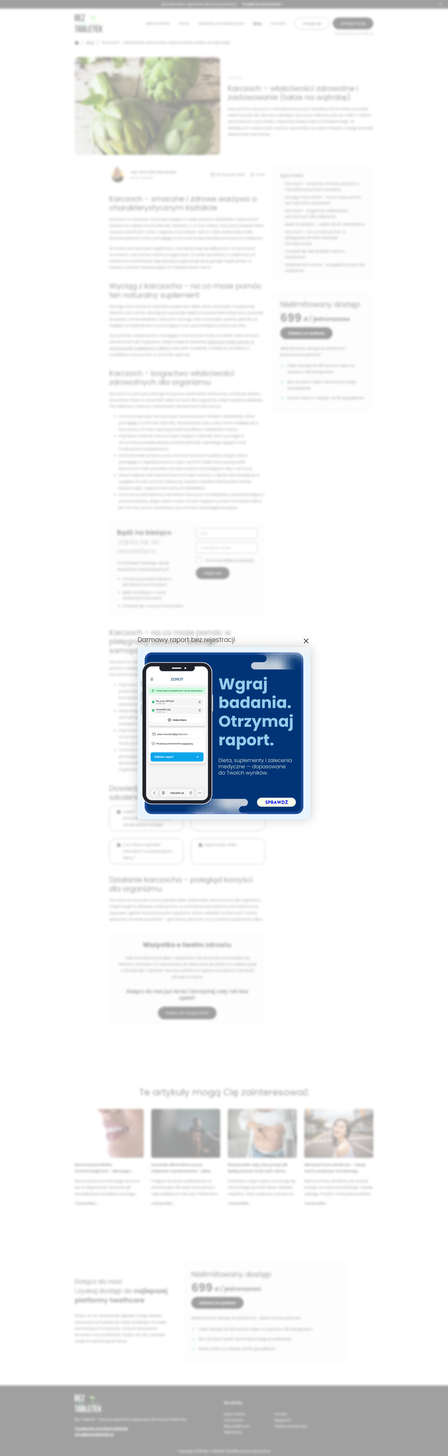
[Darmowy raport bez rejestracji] (224, 818)
